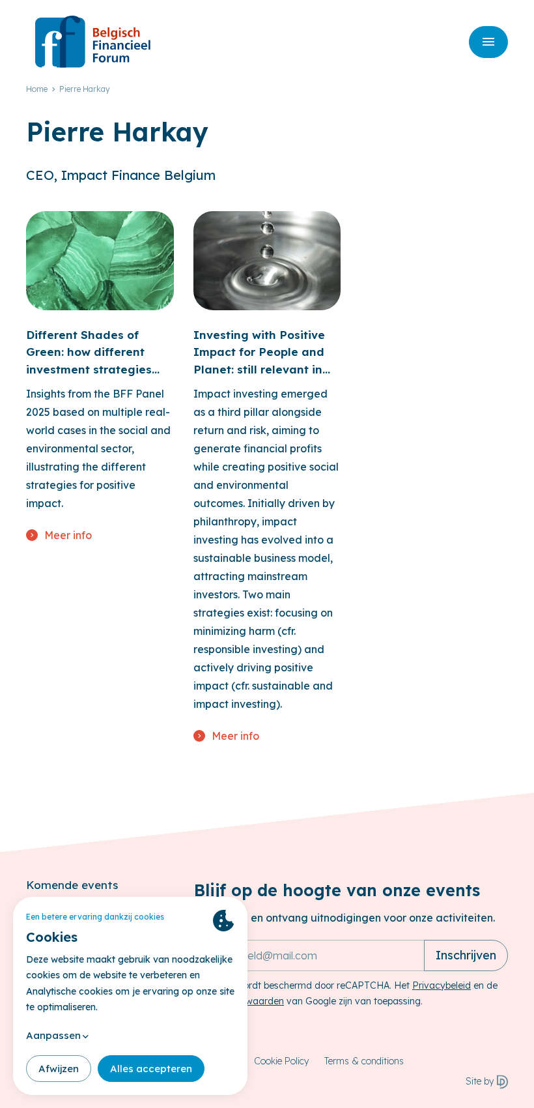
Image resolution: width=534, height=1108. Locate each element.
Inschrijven (466, 955)
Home (37, 89)
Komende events (72, 885)
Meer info (68, 535)
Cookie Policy (281, 1061)
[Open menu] (488, 42)
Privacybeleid (441, 985)
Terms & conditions (364, 1061)
